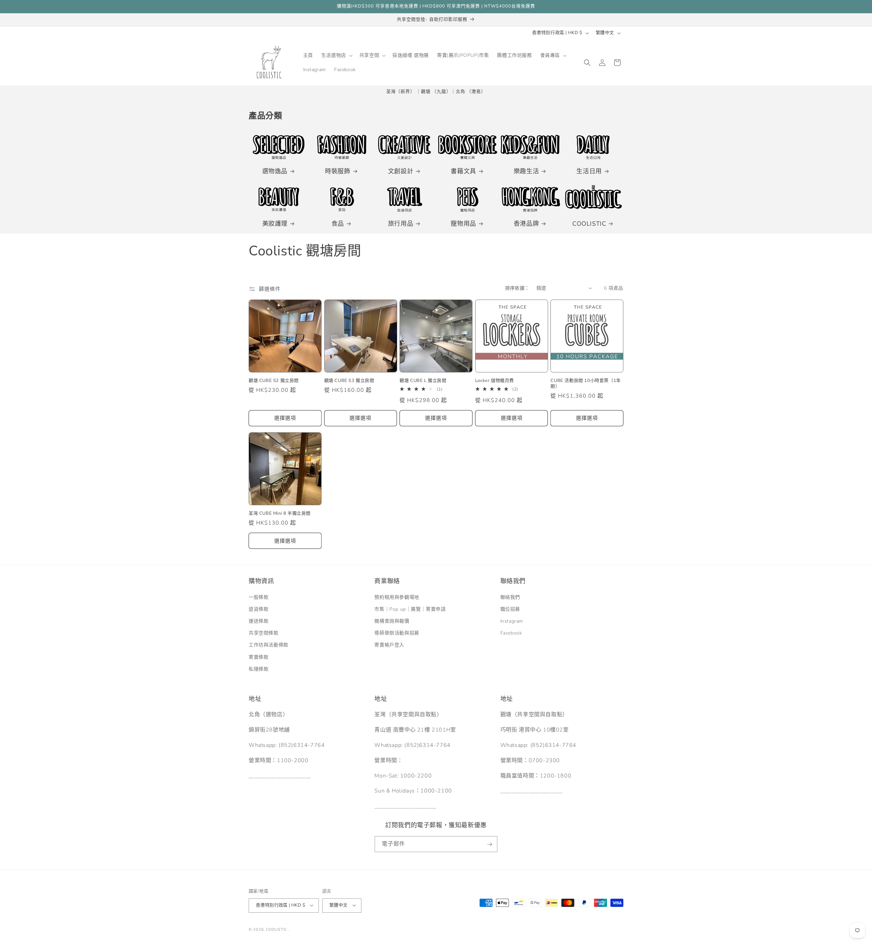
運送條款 (258, 621)
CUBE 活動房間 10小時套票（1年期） (585, 384)
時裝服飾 (337, 171)
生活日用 (589, 171)
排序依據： (517, 288)
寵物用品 (463, 224)
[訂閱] (489, 844)
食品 (337, 224)
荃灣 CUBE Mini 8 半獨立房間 (280, 514)
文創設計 (400, 171)
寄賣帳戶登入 (389, 645)
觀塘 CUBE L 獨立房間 (423, 381)
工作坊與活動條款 (269, 645)
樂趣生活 (526, 171)
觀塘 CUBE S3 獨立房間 (349, 381)
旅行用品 (400, 224)
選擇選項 (285, 418)
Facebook (511, 633)
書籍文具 (463, 171)
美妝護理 (274, 224)
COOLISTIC (589, 224)
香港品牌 (526, 224)
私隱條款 (258, 669)
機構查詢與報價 (391, 621)
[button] (336, 55)
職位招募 (510, 609)
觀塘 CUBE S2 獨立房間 (274, 381)
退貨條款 (258, 609)
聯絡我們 (510, 597)
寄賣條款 (258, 657)
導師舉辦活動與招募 (396, 633)
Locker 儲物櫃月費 (494, 381)
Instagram (511, 621)
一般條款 (258, 597)
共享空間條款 (264, 633)
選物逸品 (274, 171)
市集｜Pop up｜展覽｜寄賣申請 (410, 609)
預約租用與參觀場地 (396, 597)
